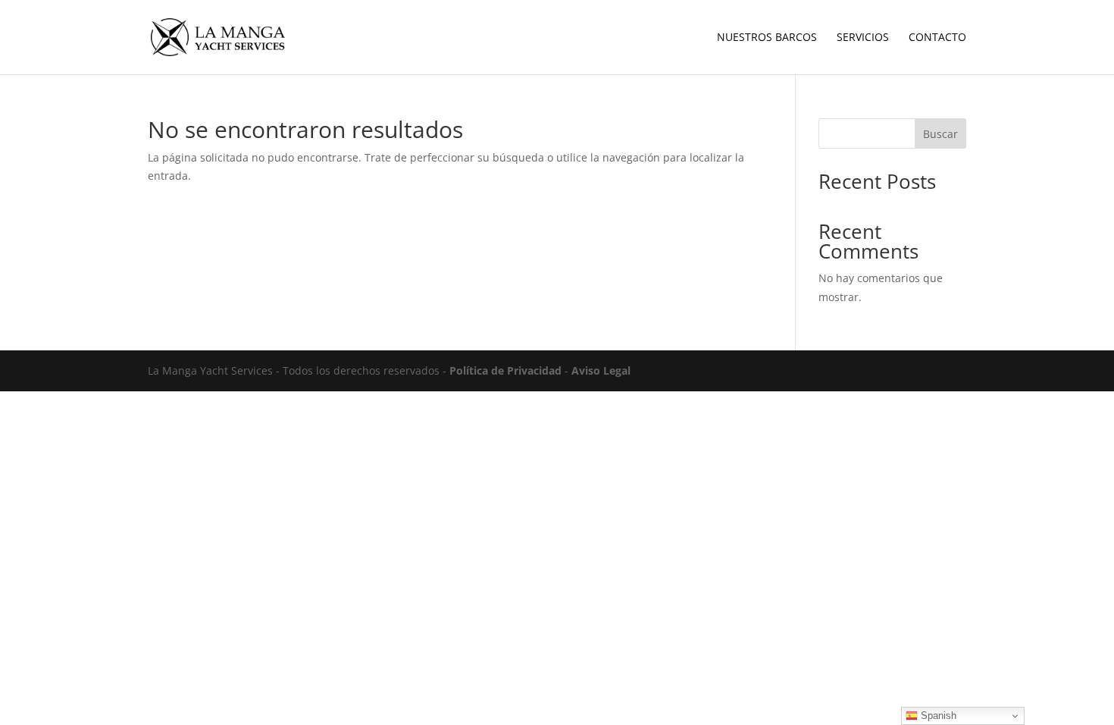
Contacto (937, 38)
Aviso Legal (601, 370)
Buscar (940, 134)
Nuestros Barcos (767, 38)
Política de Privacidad (505, 370)
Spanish (937, 715)
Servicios (863, 38)
